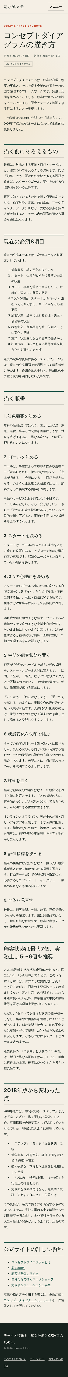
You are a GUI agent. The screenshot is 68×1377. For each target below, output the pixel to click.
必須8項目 (18, 1268)
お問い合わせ (56, 1358)
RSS (6, 1365)
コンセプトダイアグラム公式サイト (28, 1300)
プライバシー (37, 1358)
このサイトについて (15, 1358)
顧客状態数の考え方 (25, 1273)
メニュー (56, 6)
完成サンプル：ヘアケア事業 (31, 1285)
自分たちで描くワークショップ (32, 1279)
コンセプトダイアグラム (18, 63)
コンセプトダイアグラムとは (31, 1262)
